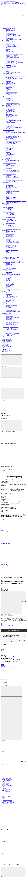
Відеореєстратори (10, 234)
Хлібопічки (8, 65)
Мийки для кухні (10, 226)
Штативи (8, 199)
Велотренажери (9, 287)
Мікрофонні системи (11, 210)
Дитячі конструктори (11, 314)
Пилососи (8, 68)
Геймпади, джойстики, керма (13, 133)
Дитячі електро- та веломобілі (13, 333)
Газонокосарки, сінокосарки (12, 242)
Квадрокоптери (9, 307)
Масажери (8, 88)
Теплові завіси (9, 82)
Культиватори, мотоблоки (12, 241)
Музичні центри (10, 186)
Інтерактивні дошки (10, 165)
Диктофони (8, 150)
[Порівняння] (11, 425)
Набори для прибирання (11, 221)
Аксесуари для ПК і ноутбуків (13, 101)
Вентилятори (9, 74)
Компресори (9, 272)
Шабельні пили (9, 267)
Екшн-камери (9, 206)
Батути (7, 303)
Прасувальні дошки (10, 223)
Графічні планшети (10, 100)
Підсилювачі (9, 192)
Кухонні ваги (9, 50)
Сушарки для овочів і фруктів (13, 61)
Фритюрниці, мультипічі (11, 63)
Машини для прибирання (12, 250)
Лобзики (8, 280)
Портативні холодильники (12, 56)
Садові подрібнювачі (11, 245)
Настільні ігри (9, 316)
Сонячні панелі (9, 144)
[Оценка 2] (11, 702)
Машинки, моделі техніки (12, 325)
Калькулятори (9, 156)
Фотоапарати (9, 196)
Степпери (8, 290)
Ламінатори (8, 155)
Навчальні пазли (10, 323)
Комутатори (9, 121)
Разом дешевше (6, 350)
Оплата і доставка (12, 2)
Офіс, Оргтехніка (7, 341)
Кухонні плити (9, 33)
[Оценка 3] (11, 712)
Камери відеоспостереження (12, 160)
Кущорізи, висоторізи (11, 246)
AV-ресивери (9, 193)
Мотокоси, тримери (10, 243)
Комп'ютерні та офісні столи (12, 170)
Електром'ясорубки (10, 45)
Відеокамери (9, 204)
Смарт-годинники (10, 213)
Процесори (8, 107)
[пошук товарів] (11, 359)
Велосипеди (9, 298)
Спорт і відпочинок (7, 346)
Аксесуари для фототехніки (12, 202)
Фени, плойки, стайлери (11, 93)
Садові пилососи (10, 247)
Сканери (8, 152)
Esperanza (15, 656)
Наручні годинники (10, 217)
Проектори (8, 164)
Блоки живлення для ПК (11, 115)
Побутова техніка (7, 339)
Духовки (8, 29)
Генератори (8, 252)
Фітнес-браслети (10, 214)
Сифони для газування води (12, 57)
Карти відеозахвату (10, 117)
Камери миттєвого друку (12, 197)
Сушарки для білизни (11, 220)
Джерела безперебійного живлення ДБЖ (15, 132)
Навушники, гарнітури (11, 187)
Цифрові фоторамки (10, 198)
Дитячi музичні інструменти (12, 322)
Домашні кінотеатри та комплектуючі (14, 180)
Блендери (8, 42)
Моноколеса (9, 332)
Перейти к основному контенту (8, 1)
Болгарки (8, 263)
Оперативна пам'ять (10, 111)
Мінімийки (8, 240)
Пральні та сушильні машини (13, 35)
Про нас (6, 2)
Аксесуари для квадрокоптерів (13, 311)
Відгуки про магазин (21, 3)
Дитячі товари (6, 347)
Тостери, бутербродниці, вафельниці (14, 62)
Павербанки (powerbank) (11, 143)
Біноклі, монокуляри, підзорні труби (14, 292)
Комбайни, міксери (10, 44)
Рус (4, 400)
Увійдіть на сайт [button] (4, 614)
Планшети (8, 99)
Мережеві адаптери (10, 122)
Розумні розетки (10, 128)
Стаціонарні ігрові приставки (13, 104)
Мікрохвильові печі (10, 51)
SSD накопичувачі (10, 110)
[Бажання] (14, 437)
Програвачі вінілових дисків (12, 191)
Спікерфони (9, 168)
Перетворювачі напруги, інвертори (14, 139)
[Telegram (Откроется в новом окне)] (11, 387)
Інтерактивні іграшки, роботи (13, 317)
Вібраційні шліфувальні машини (13, 265)
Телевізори (8, 175)
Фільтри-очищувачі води (11, 227)
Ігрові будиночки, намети (12, 324)
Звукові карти (9, 116)
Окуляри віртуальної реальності (13, 136)
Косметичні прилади (11, 94)
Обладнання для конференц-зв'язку (14, 127)
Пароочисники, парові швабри (13, 72)
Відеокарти (8, 106)
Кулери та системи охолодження (13, 112)
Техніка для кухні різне (11, 66)
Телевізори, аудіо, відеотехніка (10, 342)
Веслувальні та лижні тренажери (13, 289)
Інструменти (6, 345)
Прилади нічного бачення (12, 296)
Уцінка (4, 349)
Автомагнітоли (9, 236)
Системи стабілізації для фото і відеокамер (16, 201)
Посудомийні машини (11, 34)
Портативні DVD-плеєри (12, 177)
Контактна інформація (11, 3)
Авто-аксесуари (9, 235)
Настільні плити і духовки (12, 55)
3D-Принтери (9, 149)
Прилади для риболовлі (11, 305)
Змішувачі (8, 225)
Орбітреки (8, 286)
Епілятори (8, 89)
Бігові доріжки (9, 285)
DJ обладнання (9, 208)
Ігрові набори (9, 318)
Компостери (9, 251)
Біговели (8, 301)
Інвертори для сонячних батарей (13, 141)
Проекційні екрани (10, 166)
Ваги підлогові (9, 84)
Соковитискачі (9, 60)
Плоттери (8, 158)
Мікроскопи (9, 294)
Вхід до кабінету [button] (7, 796)
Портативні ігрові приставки (12, 103)
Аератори (8, 248)
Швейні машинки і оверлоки (12, 70)
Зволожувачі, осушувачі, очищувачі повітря (16, 76)
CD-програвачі (9, 190)
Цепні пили (8, 239)
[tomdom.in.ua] (6, 749)
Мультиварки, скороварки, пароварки (14, 54)
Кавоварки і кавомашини (12, 46)
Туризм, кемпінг (10, 308)
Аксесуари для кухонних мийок (13, 229)
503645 (2, 624)
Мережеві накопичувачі (11, 123)
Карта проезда (4, 866)
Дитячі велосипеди (10, 300)
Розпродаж (5, 351)
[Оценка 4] (11, 723)
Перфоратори (9, 259)
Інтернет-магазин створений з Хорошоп (10, 764)
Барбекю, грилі (9, 41)
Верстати (8, 279)
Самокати (8, 330)
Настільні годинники (11, 181)
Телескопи (8, 295)
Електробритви (9, 85)
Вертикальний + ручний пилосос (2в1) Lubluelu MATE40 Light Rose (11, 641)
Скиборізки (8, 58)
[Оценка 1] (11, 691)
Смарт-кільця (9, 215)
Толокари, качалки (10, 334)
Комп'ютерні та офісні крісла (12, 171)
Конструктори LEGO (11, 310)
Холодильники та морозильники (13, 36)
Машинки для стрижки (11, 92)
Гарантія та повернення (8, 801)
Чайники (8, 49)
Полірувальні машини (11, 268)
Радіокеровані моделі (11, 320)
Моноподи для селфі (10, 135)
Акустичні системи (10, 183)
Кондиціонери (9, 77)
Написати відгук (4, 589)
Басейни (8, 306)
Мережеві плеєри (10, 178)
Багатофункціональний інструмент (14, 261)
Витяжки (8, 31)
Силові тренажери (10, 284)
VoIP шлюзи (9, 126)
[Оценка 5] (11, 734)
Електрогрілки (9, 87)
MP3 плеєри (9, 188)
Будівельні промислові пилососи (13, 270)
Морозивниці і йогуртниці (12, 52)
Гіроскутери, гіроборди (11, 329)
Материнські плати (10, 109)
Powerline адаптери (10, 125)
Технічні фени (9, 275)
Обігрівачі (8, 81)
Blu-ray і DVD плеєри (11, 176)
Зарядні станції (9, 138)
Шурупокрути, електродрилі (12, 258)
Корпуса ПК (9, 114)
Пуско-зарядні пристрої (11, 142)
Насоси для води (10, 253)
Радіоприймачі (9, 185)
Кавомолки (8, 47)
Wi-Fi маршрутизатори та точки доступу (15, 120)
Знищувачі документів (11, 154)
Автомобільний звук (10, 231)
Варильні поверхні (10, 30)
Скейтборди (9, 335)
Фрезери (8, 278)
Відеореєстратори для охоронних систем (15, 161)
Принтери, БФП (10, 148)
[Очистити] (11, 372)
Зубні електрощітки (10, 90)
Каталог (2, 2)
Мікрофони (8, 209)
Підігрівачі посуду (10, 38)
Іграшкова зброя (9, 319)
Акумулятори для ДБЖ (11, 137)
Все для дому (6, 344)
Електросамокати (10, 328)
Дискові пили (9, 264)
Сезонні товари (6, 352)
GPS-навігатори (9, 232)
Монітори (8, 98)
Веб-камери (8, 131)
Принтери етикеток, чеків (12, 153)
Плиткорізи (8, 273)
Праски (7, 71)
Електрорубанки (10, 277)
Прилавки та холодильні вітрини (13, 39)
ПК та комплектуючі (8, 340)
